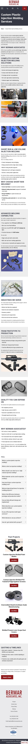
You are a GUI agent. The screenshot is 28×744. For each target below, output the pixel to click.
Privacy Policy (14, 706)
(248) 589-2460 (14, 716)
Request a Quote (7, 677)
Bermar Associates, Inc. (10, 740)
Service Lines (14, 704)
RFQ (24, 8)
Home (2, 29)
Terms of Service (14, 711)
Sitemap (14, 709)
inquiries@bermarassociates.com (15, 721)
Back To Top (24, 742)
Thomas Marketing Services (16, 742)
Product (14, 701)
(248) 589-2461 (15, 718)
